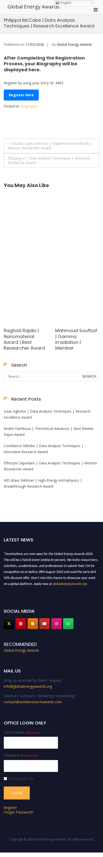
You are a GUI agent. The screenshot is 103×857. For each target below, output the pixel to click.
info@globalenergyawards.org (28, 686)
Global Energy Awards (34, 6)
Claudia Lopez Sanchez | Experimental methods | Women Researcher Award (50, 145)
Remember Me (21, 778)
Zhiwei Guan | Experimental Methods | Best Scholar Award (71, 339)
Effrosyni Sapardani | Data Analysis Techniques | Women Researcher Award (50, 466)
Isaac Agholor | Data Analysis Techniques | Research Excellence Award (47, 414)
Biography (29, 106)
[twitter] (9, 623)
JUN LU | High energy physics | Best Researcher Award (22, 339)
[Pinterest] (21, 623)
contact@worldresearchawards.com (33, 701)
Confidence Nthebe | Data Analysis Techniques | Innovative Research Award (44, 448)
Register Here (21, 95)
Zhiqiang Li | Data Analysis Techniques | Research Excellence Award (49, 160)
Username (22, 732)
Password (21, 755)
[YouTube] (44, 623)
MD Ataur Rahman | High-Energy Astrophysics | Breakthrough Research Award (43, 483)
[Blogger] (33, 623)
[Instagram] (56, 623)
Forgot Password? (18, 812)
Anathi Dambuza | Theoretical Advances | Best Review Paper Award (49, 431)
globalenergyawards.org (70, 583)
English (65, 3)
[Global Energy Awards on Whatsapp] (68, 623)
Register (10, 807)
